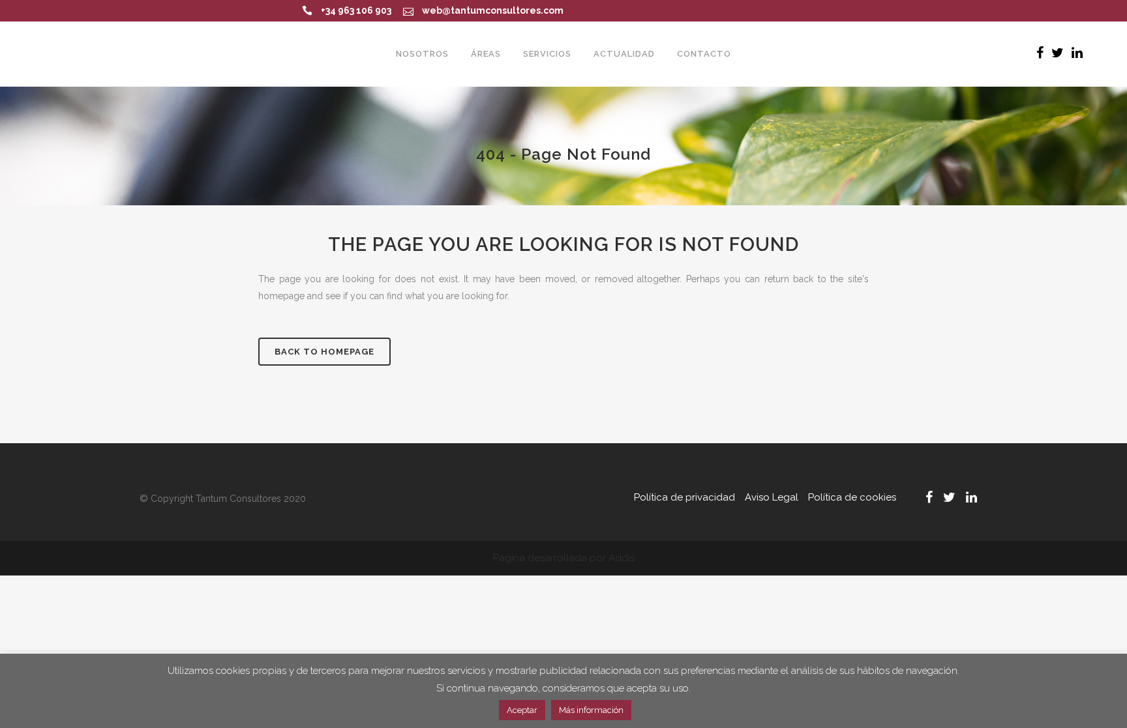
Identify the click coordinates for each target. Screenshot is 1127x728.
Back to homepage (324, 352)
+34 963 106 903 (356, 10)
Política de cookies (852, 497)
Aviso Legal (771, 497)
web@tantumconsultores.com (493, 10)
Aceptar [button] (522, 710)
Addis (622, 558)
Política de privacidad (684, 497)
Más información (591, 710)
